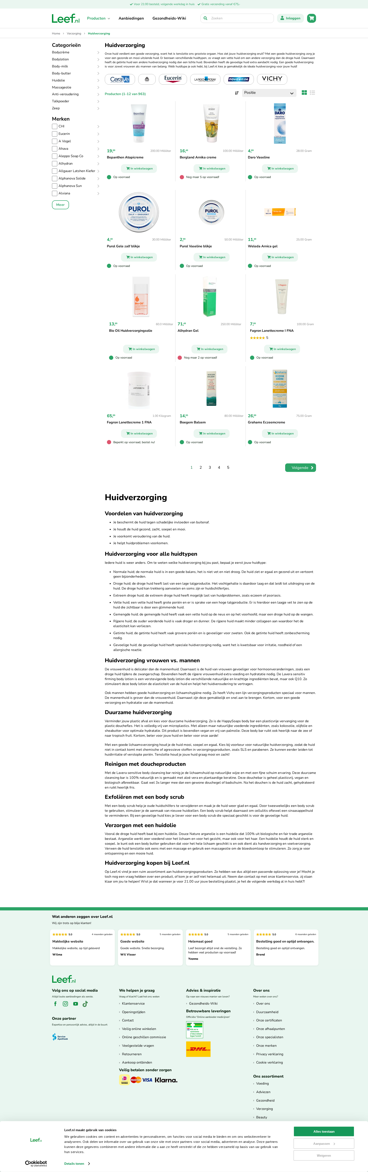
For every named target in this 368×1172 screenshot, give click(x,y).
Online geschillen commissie (144, 1037)
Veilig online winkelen (139, 1029)
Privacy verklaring (269, 1054)
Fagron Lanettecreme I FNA (272, 330)
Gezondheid (265, 1100)
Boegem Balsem (193, 422)
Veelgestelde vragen (138, 1045)
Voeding (262, 1083)
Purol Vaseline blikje (196, 246)
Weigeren (324, 1155)
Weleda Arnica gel (262, 246)
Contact (128, 1020)
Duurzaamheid (267, 1012)
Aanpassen (321, 1143)
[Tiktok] (87, 1006)
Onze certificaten (269, 1020)
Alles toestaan (324, 1131)
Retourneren (132, 1054)
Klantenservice (133, 1003)
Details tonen (74, 1163)
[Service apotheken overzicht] (62, 1037)
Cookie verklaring (269, 1062)
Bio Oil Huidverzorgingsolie (130, 330)
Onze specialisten (269, 1037)
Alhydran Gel (188, 330)
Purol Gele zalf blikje (123, 246)
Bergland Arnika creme (198, 157)
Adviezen (263, 1092)
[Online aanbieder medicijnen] (196, 1037)
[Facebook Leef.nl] (57, 1006)
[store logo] (66, 18)
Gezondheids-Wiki (169, 18)
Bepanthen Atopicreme (125, 157)
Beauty (261, 1117)
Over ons (263, 1003)
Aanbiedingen (131, 18)
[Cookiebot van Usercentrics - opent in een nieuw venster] (36, 1164)
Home (56, 33)
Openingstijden (133, 1012)
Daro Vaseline (259, 157)
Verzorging (74, 33)
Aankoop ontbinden (137, 1062)
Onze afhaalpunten (270, 1029)
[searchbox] (237, 18)
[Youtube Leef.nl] (77, 1006)
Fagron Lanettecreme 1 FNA (129, 422)
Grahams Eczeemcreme (266, 422)
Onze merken (266, 1045)
